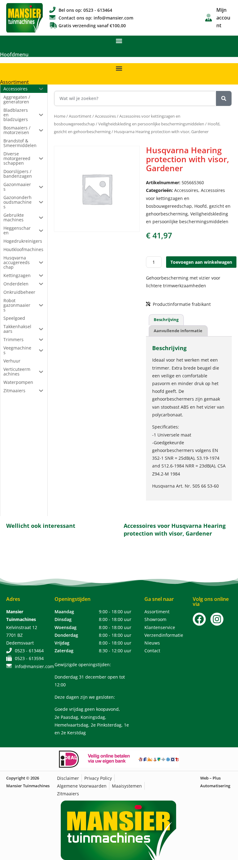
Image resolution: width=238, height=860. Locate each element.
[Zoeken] (223, 98)
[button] (119, 41)
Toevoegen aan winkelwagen (201, 262)
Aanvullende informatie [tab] (178, 330)
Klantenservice (159, 627)
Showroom (155, 619)
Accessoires (105, 116)
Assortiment (14, 82)
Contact (152, 651)
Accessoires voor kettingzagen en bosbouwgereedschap (185, 198)
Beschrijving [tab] (166, 319)
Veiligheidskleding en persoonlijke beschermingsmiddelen (151, 124)
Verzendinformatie (163, 635)
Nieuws (152, 643)
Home (59, 116)
